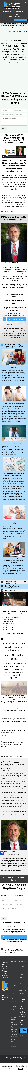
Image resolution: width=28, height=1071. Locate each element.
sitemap (22, 1058)
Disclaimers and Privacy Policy (22, 993)
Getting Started (22, 967)
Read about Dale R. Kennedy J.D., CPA (14, 262)
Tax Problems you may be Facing (13, 1001)
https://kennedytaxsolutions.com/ (14, 1058)
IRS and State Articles (13, 993)
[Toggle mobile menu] (25, 2)
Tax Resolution (17, 195)
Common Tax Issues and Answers (14, 986)
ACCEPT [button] (20, 1068)
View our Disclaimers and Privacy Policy (14, 1060)
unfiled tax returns (6, 378)
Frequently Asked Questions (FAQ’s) (14, 1009)
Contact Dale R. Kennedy (22, 985)
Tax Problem (15, 294)
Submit (4, 128)
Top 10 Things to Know (22, 979)
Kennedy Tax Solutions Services (13, 970)
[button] (14, 211)
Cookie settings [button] (12, 1068)
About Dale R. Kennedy (22, 972)
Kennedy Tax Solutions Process (13, 978)
